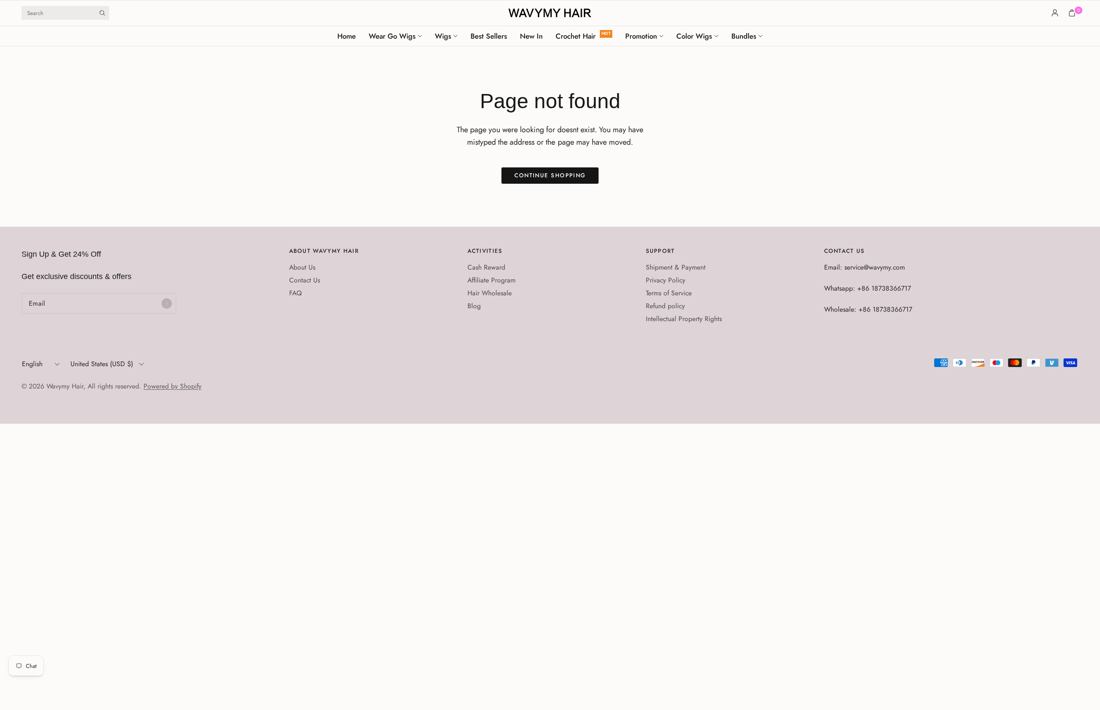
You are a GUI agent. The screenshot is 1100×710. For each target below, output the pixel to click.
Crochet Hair (576, 36)
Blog (474, 306)
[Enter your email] (167, 303)
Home (346, 36)
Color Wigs (694, 36)
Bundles (743, 36)
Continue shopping (550, 175)
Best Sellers (489, 36)
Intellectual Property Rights (684, 319)
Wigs (443, 36)
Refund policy (665, 306)
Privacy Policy (665, 280)
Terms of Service (669, 293)
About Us (302, 267)
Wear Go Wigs (392, 36)
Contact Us (304, 280)
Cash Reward (486, 267)
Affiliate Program (492, 280)
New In (531, 36)
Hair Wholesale (490, 293)
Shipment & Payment (676, 267)
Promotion (641, 36)
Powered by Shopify (173, 386)
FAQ (295, 293)
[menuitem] (349, 36)
